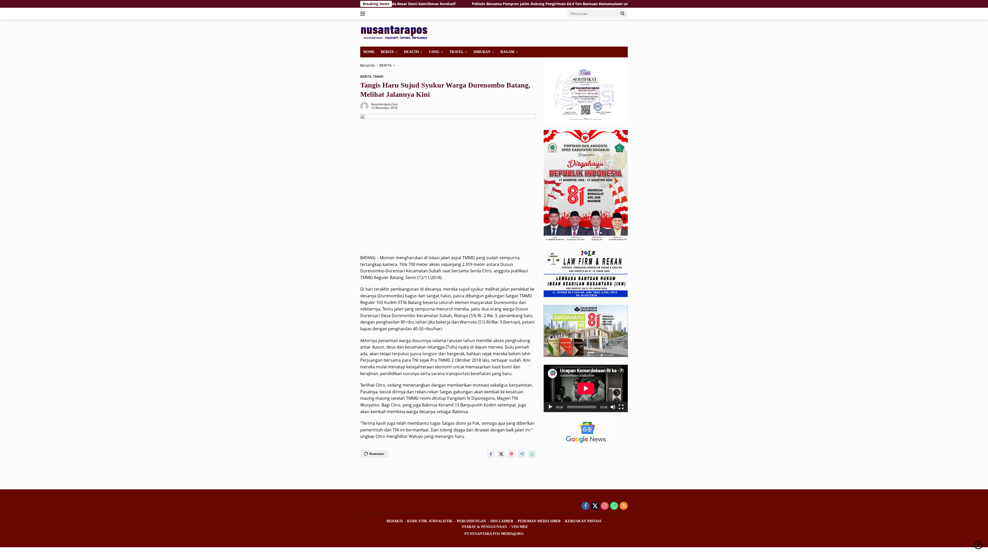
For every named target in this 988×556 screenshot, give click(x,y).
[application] (586, 388)
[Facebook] (585, 506)
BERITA (387, 52)
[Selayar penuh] (621, 407)
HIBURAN (482, 52)
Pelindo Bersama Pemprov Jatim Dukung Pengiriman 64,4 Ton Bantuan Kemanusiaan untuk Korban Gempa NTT (532, 4)
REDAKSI (394, 521)
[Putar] (550, 407)
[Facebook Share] (491, 454)
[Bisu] (612, 407)
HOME (369, 52)
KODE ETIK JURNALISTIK (430, 521)
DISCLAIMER (501, 521)
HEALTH (411, 52)
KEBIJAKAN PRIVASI (583, 521)
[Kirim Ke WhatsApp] (532, 454)
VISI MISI (519, 527)
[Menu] (363, 13)
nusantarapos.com (384, 104)
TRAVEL (456, 52)
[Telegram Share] (522, 454)
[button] (622, 13)
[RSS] (624, 506)
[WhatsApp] (614, 506)
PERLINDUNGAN (471, 521)
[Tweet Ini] (501, 454)
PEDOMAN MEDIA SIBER (539, 521)
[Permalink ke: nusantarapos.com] (364, 105)
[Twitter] (595, 506)
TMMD (378, 76)
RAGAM (507, 52)
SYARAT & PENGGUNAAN (484, 527)
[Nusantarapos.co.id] (395, 32)
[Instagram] (605, 506)
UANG (434, 52)
